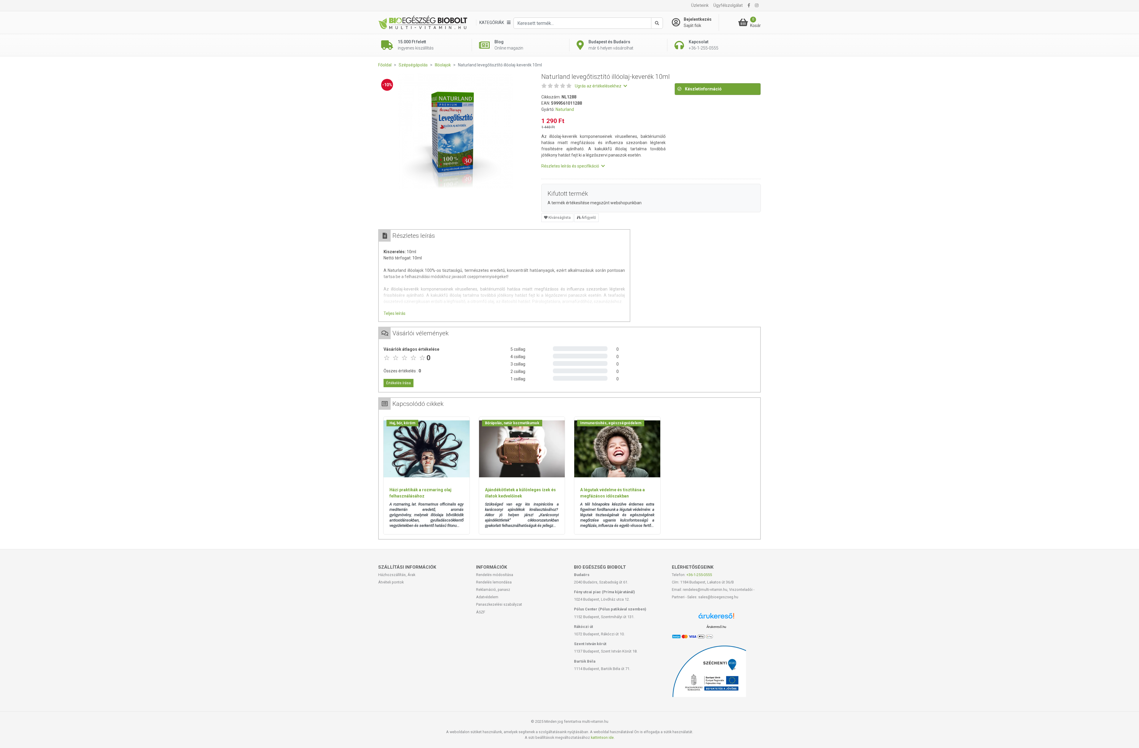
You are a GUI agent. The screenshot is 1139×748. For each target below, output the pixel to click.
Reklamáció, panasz (493, 589)
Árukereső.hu (716, 627)
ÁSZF (480, 612)
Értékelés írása (398, 383)
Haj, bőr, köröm (402, 423)
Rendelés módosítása (494, 574)
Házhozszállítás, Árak (396, 574)
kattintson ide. (603, 737)
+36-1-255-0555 (699, 574)
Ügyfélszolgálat (728, 5)
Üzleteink (700, 5)
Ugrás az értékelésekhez (598, 86)
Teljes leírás (394, 313)
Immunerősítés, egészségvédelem (610, 423)
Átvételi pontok (391, 582)
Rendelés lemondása (494, 582)
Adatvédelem (487, 597)
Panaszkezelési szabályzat (499, 604)
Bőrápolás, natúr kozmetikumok (512, 423)
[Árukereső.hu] (716, 618)
